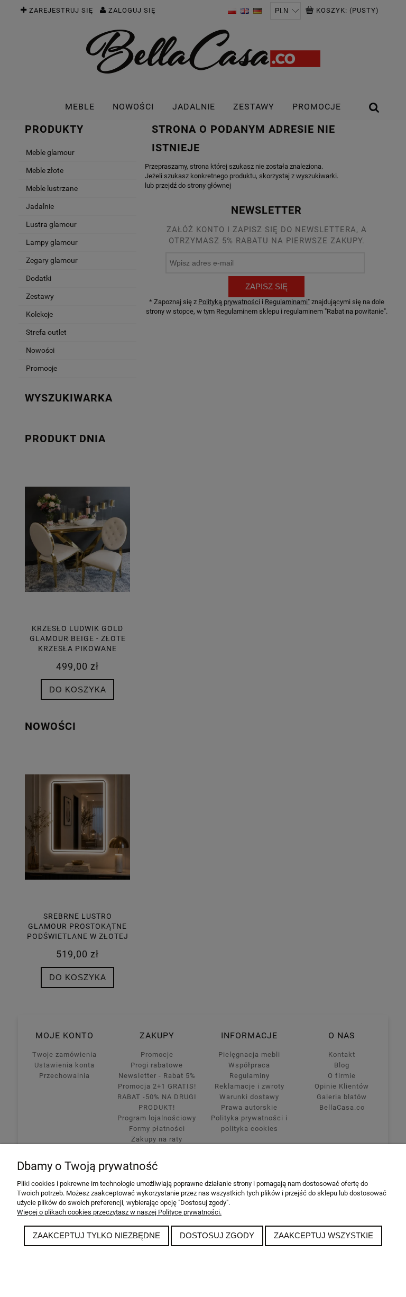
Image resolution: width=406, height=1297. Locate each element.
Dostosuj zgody (217, 1235)
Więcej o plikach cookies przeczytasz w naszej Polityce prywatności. (119, 1212)
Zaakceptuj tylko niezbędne (96, 1235)
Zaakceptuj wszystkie (323, 1235)
